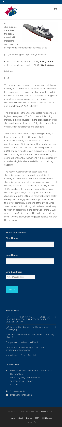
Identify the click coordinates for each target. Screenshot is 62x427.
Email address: (14, 272)
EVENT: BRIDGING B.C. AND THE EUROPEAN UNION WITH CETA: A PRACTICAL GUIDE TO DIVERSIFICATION (28, 319)
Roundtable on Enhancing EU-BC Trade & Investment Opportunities (26, 348)
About (20, 418)
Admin (43, 411)
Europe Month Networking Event (22, 342)
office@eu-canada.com (21, 395)
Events (29, 418)
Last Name (12, 255)
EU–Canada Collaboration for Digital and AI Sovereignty (27, 328)
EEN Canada (47, 418)
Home (12, 418)
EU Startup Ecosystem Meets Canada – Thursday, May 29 (30, 335)
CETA (37, 418)
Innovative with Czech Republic (21, 355)
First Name (12, 238)
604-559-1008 (17, 391)
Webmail (50, 411)
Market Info (31, 422)
